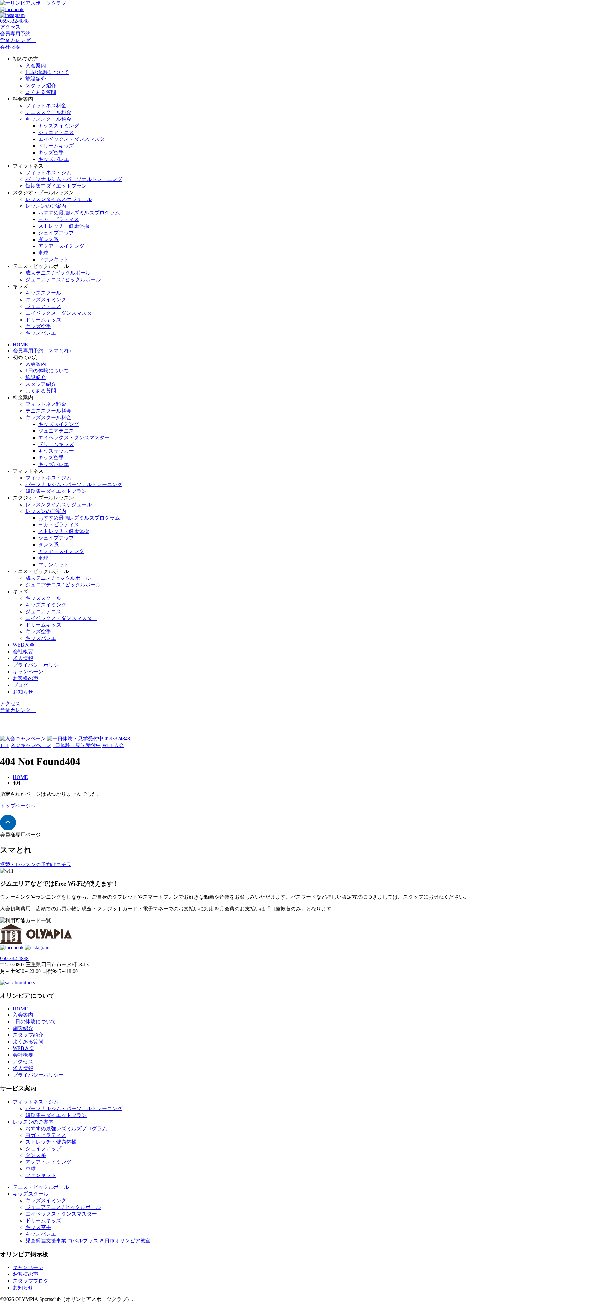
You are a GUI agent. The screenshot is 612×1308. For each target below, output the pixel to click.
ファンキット (53, 259)
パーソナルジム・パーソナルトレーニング (74, 179)
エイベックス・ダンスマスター (74, 139)
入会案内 (36, 65)
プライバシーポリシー (38, 665)
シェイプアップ (56, 232)
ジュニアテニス (56, 132)
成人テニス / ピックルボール (58, 273)
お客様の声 (25, 678)
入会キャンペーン (31, 745)
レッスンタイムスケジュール (59, 199)
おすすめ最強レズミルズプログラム (79, 212)
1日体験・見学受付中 (77, 745)
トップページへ (18, 806)
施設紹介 (36, 79)
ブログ (20, 685)
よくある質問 (41, 92)
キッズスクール (43, 293)
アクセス (10, 27)
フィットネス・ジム (48, 172)
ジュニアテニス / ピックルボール (63, 279)
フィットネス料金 (46, 105)
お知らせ (23, 691)
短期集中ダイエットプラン (56, 186)
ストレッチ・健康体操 (63, 226)
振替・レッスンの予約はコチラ (35, 864)
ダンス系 (48, 239)
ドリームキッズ (56, 145)
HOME (20, 344)
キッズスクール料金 (48, 119)
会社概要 (10, 47)
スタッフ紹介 (41, 85)
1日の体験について (47, 72)
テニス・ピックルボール (41, 1187)
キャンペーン (28, 671)
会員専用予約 (15, 33)
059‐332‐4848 (14, 21)
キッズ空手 (51, 152)
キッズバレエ (53, 159)
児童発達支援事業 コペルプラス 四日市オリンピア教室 (88, 1240)
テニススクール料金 (48, 112)
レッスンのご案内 (46, 206)
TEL (4, 745)
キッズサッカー (56, 451)
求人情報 (23, 658)
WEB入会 (23, 645)
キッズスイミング (58, 125)
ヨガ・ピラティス (58, 219)
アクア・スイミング (61, 246)
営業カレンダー (18, 40)
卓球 (43, 252)
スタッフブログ (30, 1280)
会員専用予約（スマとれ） (43, 350)
